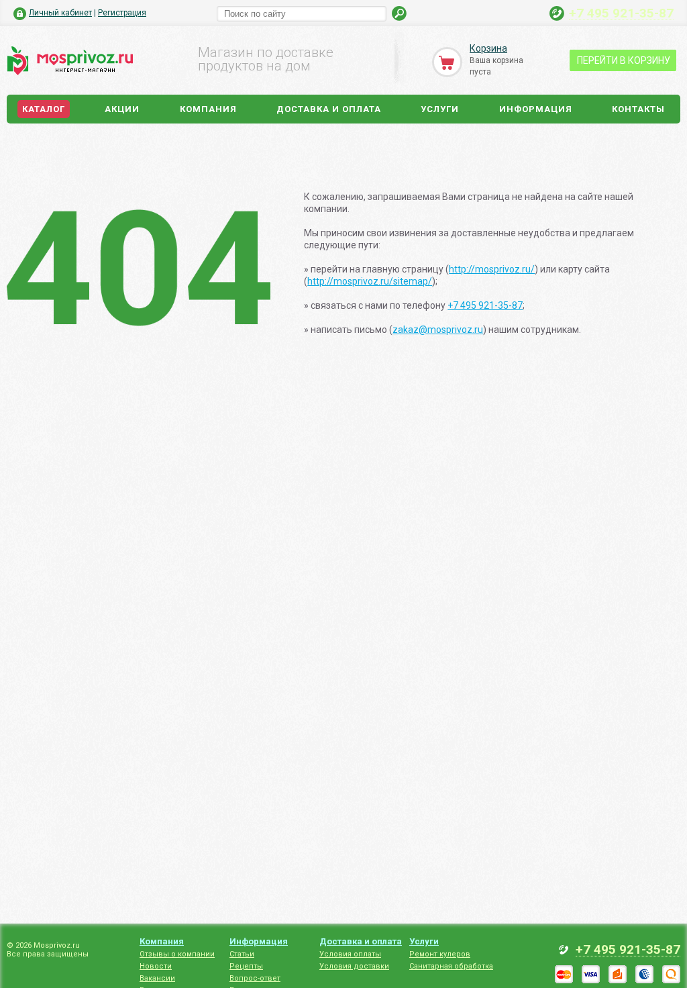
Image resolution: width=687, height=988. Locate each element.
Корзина (488, 48)
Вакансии (157, 978)
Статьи (241, 954)
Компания (208, 109)
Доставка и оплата (328, 109)
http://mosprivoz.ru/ (492, 269)
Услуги (440, 109)
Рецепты (246, 966)
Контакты (638, 109)
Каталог (43, 109)
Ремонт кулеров (439, 954)
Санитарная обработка (451, 966)
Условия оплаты (350, 954)
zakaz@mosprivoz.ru (437, 329)
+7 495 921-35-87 (621, 12)
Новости (156, 966)
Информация (535, 109)
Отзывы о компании (177, 954)
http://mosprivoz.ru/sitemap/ (369, 281)
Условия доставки (354, 966)
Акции (122, 109)
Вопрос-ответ (254, 978)
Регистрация (122, 12)
